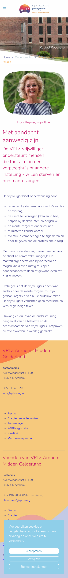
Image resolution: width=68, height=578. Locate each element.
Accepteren (34, 551)
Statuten (13, 515)
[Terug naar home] (34, 8)
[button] (4, 8)
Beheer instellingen (34, 567)
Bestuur (12, 413)
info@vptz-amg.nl (14, 393)
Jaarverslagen (16, 423)
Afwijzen (34, 559)
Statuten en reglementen (23, 418)
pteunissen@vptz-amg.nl (18, 500)
